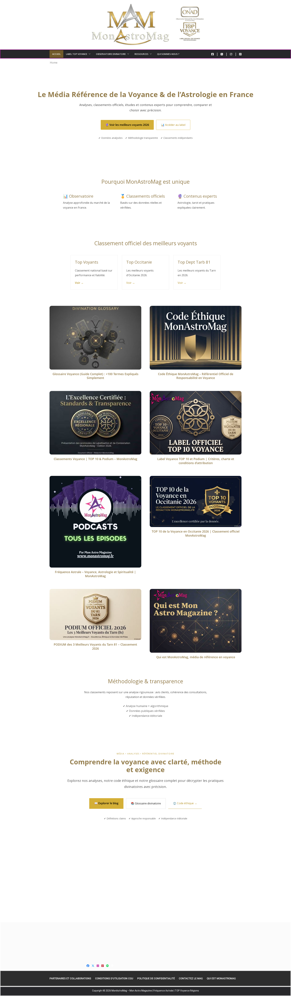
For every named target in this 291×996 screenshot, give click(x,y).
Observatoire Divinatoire (111, 54)
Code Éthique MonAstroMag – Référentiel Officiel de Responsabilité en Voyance (195, 376)
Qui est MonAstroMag (221, 978)
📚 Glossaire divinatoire (146, 803)
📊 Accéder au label (173, 125)
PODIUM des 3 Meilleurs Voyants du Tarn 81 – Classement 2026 (95, 646)
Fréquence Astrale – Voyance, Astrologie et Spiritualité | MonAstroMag (95, 574)
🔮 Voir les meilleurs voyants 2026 (127, 125)
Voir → (79, 283)
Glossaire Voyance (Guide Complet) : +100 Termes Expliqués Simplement (95, 376)
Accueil (56, 54)
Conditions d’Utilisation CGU (114, 978)
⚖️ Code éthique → (185, 803)
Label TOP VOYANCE (76, 54)
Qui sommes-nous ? (168, 54)
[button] (89, 54)
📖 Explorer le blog (106, 803)
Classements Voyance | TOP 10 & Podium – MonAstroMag (95, 459)
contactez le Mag (191, 978)
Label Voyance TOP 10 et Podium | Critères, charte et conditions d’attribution (195, 461)
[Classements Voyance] (145, 941)
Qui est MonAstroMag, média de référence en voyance (195, 657)
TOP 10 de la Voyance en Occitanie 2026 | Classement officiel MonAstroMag (195, 533)
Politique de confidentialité (156, 978)
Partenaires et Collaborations (70, 978)
